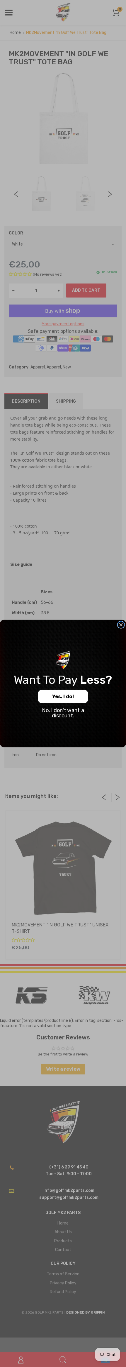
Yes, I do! (63, 697)
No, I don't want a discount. (63, 713)
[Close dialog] (121, 624)
